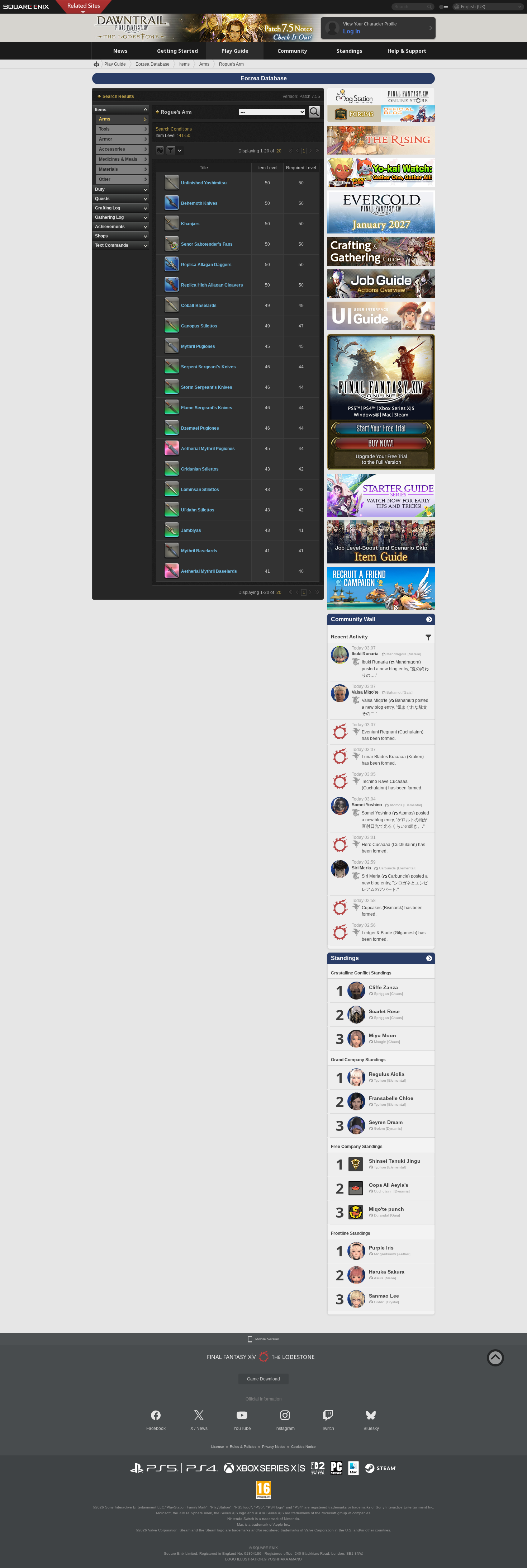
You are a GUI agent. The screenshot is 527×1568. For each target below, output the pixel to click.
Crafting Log (107, 208)
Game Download (263, 1379)
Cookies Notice (303, 1447)
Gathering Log (109, 217)
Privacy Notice (273, 1447)
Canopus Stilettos (199, 326)
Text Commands (111, 245)
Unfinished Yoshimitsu (204, 182)
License (217, 1447)
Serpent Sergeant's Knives (208, 366)
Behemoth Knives (199, 203)
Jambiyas (191, 530)
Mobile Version (267, 1339)
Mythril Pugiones (198, 346)
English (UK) (473, 7)
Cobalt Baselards (199, 305)
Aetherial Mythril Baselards (209, 571)
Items (100, 109)
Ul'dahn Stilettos (197, 510)
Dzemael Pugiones (200, 428)
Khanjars (190, 223)
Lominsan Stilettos (200, 489)
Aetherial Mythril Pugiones (208, 448)
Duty (100, 189)
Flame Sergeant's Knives (206, 407)
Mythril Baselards (199, 550)
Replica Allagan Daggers (206, 264)
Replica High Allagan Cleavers (212, 285)
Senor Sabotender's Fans (207, 244)
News (202, 1428)
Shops (101, 235)
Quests (102, 198)
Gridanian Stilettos (200, 469)
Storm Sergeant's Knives (206, 387)
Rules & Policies (243, 1447)
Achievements (110, 226)
